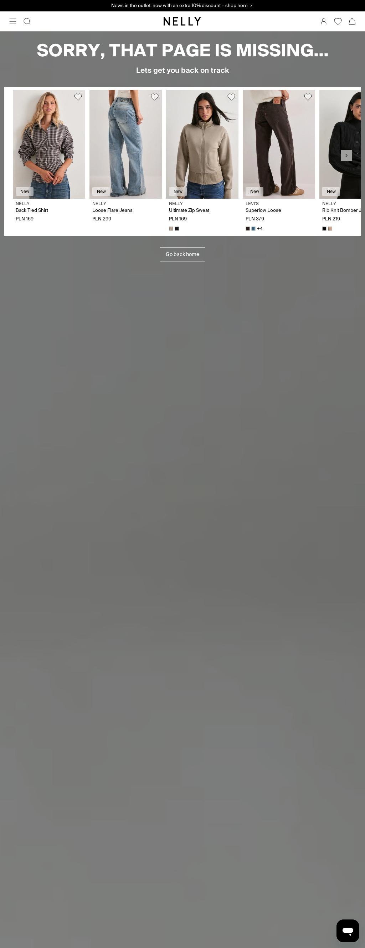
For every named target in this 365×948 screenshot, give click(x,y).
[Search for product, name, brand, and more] (27, 21)
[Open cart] (352, 21)
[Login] (323, 21)
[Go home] (182, 21)
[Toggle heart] (78, 97)
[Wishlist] (338, 21)
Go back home (182, 254)
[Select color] (171, 228)
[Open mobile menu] (13, 21)
